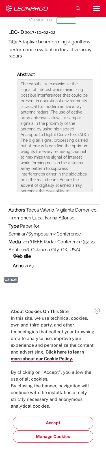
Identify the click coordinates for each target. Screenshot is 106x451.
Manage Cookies (53, 436)
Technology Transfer (27, 8)
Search (78, 8)
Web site (22, 256)
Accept (53, 422)
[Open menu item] (96, 8)
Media (14, 242)
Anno (18, 265)
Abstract (26, 74)
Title (12, 42)
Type (13, 226)
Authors (16, 210)
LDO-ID (16, 32)
